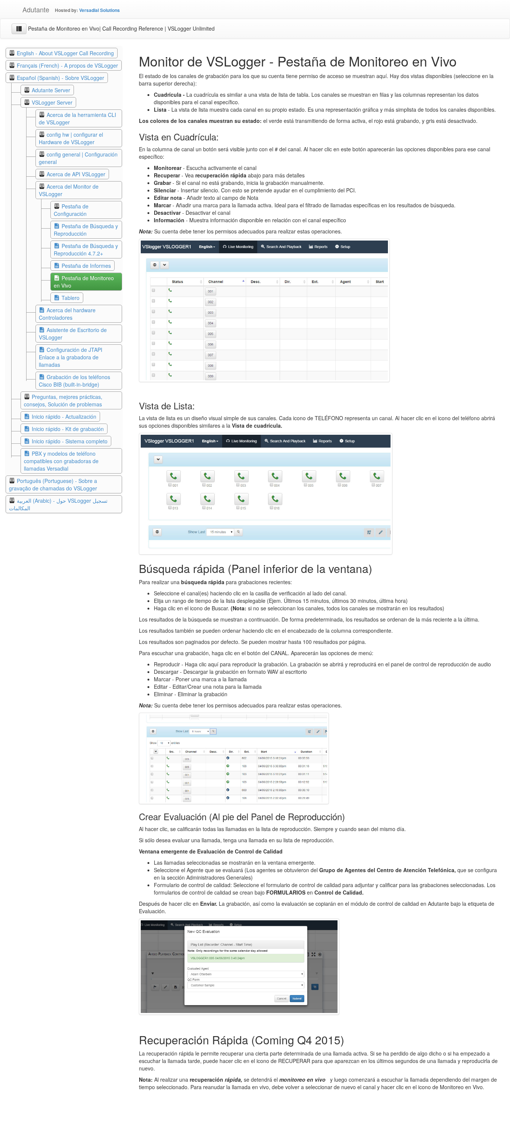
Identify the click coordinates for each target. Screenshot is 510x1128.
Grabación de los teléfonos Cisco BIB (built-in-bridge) (74, 380)
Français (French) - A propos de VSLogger (67, 65)
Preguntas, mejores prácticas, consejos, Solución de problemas (63, 400)
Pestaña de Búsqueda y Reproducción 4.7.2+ (86, 249)
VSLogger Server (52, 102)
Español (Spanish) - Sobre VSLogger (60, 77)
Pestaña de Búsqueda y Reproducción (86, 229)
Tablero (71, 297)
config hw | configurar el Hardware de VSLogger (71, 138)
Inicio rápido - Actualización (64, 416)
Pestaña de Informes (86, 265)
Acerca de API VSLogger (76, 174)
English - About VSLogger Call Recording (65, 53)
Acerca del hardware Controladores (67, 313)
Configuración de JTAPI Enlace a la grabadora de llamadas (70, 357)
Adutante (30, 9)
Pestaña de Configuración (71, 209)
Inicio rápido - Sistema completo (70, 441)
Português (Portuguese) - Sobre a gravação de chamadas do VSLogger (53, 484)
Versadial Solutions (99, 10)
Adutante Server (51, 90)
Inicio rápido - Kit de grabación (68, 429)
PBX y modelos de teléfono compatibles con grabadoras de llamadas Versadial (61, 461)
